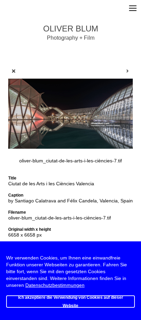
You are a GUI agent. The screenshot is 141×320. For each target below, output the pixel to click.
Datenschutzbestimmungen (55, 285)
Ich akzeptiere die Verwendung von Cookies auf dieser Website (70, 301)
